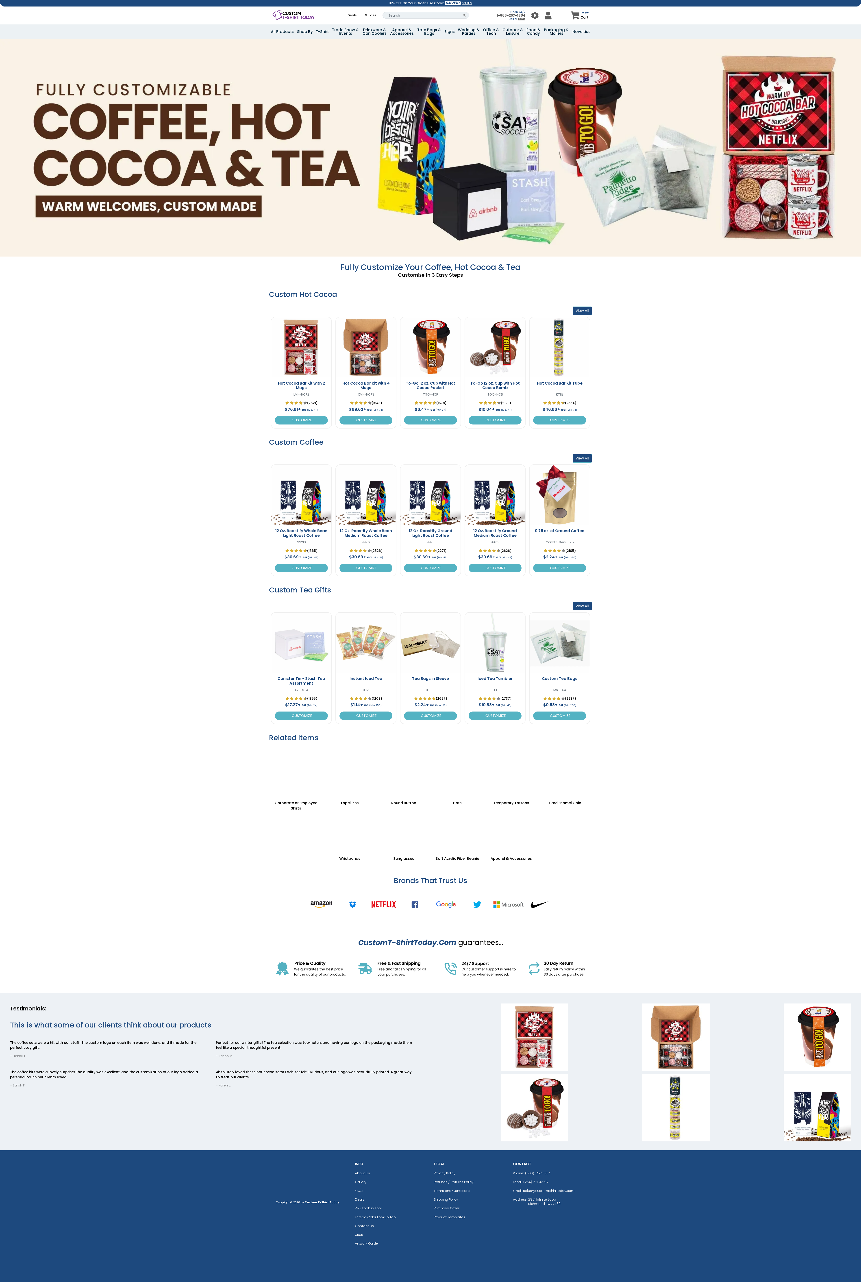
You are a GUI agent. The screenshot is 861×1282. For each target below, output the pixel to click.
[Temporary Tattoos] (511, 768)
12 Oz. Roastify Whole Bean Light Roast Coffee (301, 533)
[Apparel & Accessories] (511, 829)
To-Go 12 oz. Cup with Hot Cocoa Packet (430, 385)
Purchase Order (446, 1208)
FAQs (359, 1190)
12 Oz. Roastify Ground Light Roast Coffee (430, 533)
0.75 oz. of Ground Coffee (559, 530)
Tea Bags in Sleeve (430, 678)
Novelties (581, 31)
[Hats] (457, 768)
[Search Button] (464, 15)
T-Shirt (322, 31)
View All (582, 310)
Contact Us (364, 1225)
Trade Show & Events (345, 31)
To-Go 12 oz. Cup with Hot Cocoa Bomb (495, 385)
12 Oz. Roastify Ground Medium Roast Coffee (495, 533)
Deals (352, 15)
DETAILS (467, 3)
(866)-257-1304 (537, 1173)
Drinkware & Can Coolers (375, 31)
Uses (359, 1234)
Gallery (360, 1182)
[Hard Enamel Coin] (565, 768)
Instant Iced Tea (366, 678)
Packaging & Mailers (556, 31)
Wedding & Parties (469, 31)
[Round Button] (403, 768)
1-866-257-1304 (511, 15)
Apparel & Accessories (402, 31)
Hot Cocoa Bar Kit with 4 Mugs (366, 385)
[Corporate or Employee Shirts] (296, 768)
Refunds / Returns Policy (453, 1182)
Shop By (305, 31)
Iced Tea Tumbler (495, 678)
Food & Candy (533, 31)
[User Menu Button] (535, 15)
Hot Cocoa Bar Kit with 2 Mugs (301, 385)
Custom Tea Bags (559, 678)
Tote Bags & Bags (429, 31)
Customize (301, 420)
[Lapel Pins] (350, 768)
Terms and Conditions (452, 1190)
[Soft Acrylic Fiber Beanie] (457, 829)
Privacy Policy (444, 1173)
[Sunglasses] (403, 829)
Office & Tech (491, 31)
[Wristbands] (350, 829)
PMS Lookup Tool (368, 1208)
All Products (282, 31)
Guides (370, 15)
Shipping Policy (446, 1199)
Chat (521, 19)
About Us (362, 1173)
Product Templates (449, 1217)
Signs (449, 31)
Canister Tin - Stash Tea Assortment (301, 681)
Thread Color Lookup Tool (375, 1217)
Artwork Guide (366, 1243)
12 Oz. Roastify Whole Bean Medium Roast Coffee (366, 533)
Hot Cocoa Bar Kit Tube (560, 383)
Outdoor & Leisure (512, 31)
